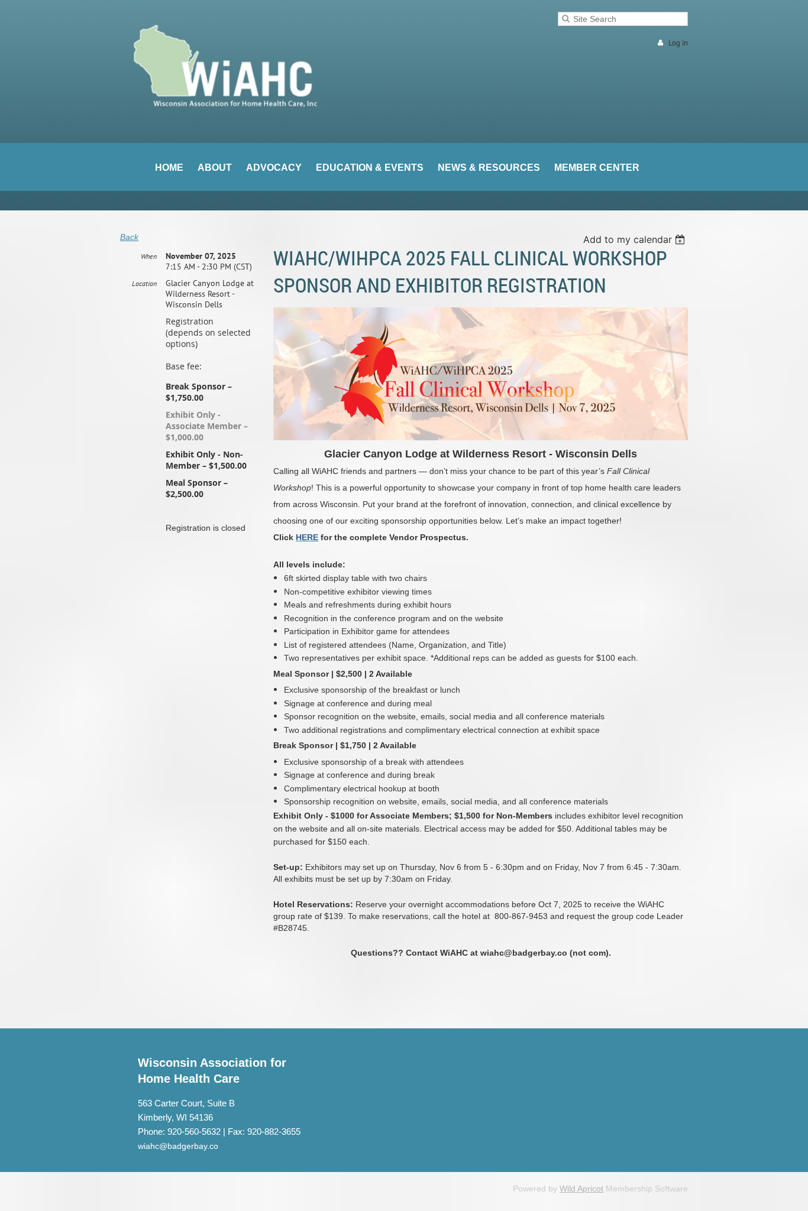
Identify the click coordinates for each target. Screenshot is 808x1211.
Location (144, 283)
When (149, 256)
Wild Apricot (581, 1188)
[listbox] (635, 239)
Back (129, 237)
